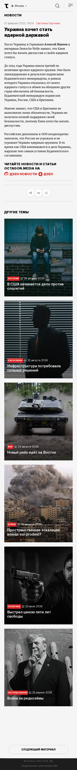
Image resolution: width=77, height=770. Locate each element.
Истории (13, 279)
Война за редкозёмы (25, 698)
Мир (10, 447)
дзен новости (23, 174)
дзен (48, 174)
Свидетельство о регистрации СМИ (39, 766)
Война (12, 524)
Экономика (15, 360)
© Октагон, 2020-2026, (38, 761)
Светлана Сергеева (48, 23)
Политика (14, 606)
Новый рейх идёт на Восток (31, 452)
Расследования (17, 693)
